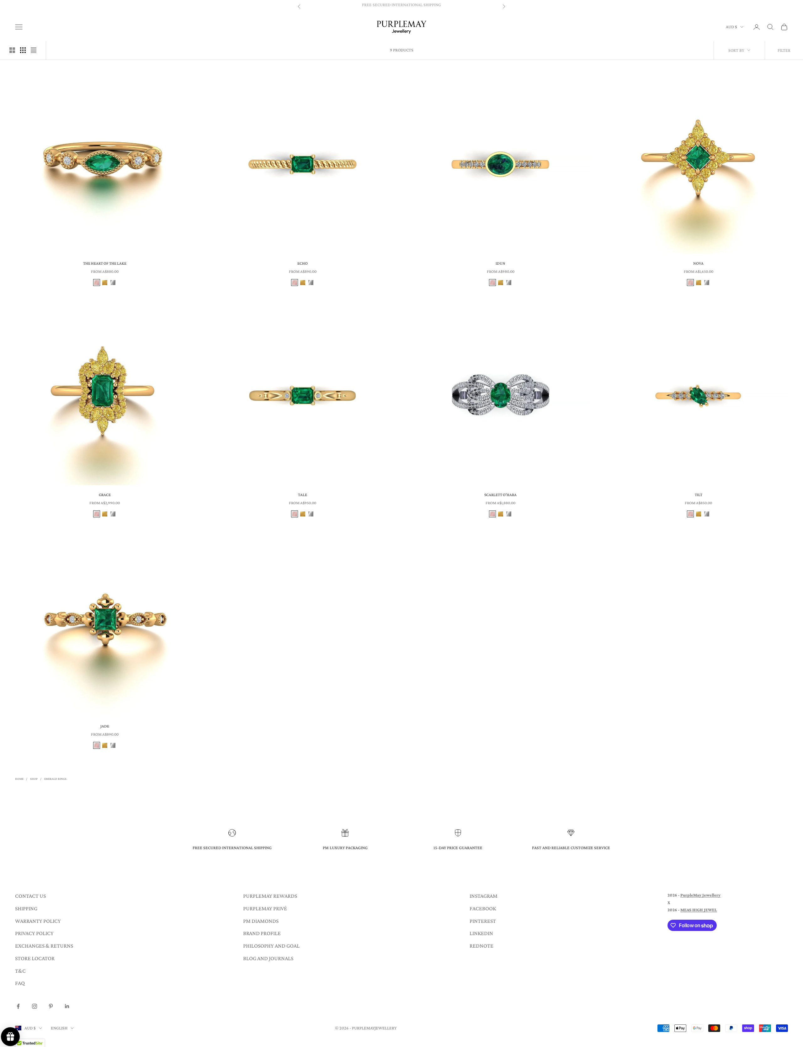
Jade (104, 726)
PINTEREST (483, 921)
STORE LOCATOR (35, 958)
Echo (302, 263)
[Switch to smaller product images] (23, 50)
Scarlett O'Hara (500, 494)
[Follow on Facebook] (18, 1006)
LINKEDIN (481, 933)
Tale (302, 494)
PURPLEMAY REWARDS (270, 896)
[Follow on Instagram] (34, 1006)
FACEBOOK (483, 908)
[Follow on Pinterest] (51, 1006)
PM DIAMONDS (261, 921)
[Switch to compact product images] (33, 50)
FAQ (20, 983)
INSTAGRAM (483, 896)
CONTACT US (30, 896)
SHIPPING (26, 908)
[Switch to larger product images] (12, 50)
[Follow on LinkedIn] (67, 1006)
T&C (20, 971)
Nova (698, 263)
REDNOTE (481, 946)
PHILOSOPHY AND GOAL (271, 946)
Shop (34, 778)
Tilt (698, 494)
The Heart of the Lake (104, 263)
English (59, 1027)
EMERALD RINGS (55, 778)
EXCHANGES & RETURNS (44, 946)
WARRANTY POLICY (38, 921)
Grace (105, 494)
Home (19, 778)
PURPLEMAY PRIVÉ (265, 908)
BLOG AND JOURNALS (268, 958)
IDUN (500, 263)
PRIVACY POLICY (34, 933)
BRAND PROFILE (262, 933)
